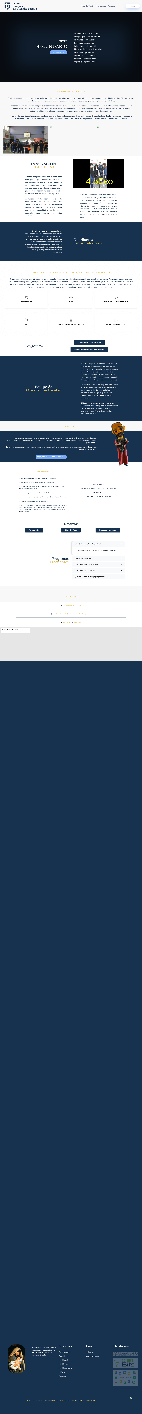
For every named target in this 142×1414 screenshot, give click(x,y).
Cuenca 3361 (89, 496)
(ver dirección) (110, 550)
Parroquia (111, 6)
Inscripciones (101, 6)
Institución (90, 6)
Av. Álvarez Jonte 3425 (88, 488)
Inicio (83, 6)
